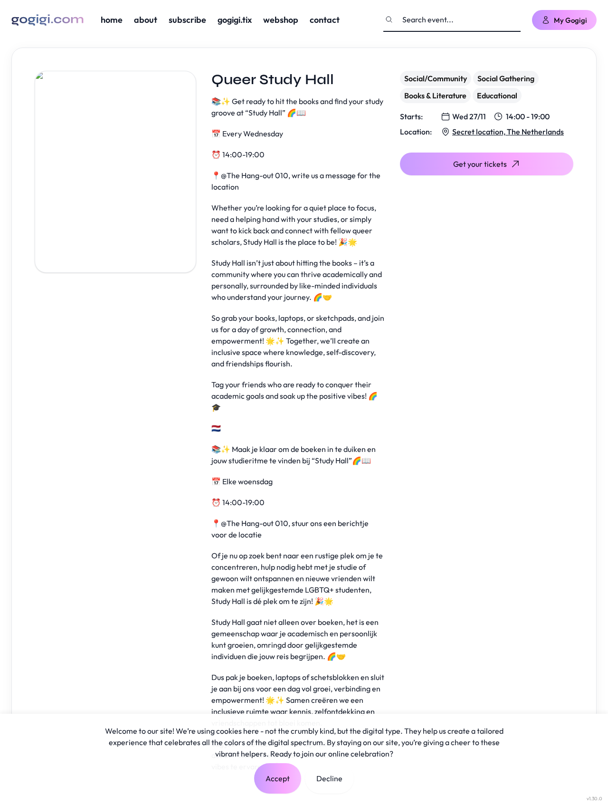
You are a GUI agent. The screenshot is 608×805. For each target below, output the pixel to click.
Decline (329, 778)
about (145, 19)
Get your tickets (480, 164)
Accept (278, 778)
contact (325, 19)
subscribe (187, 19)
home (112, 19)
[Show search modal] (389, 19)
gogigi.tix (235, 19)
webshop (280, 19)
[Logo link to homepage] (47, 20)
